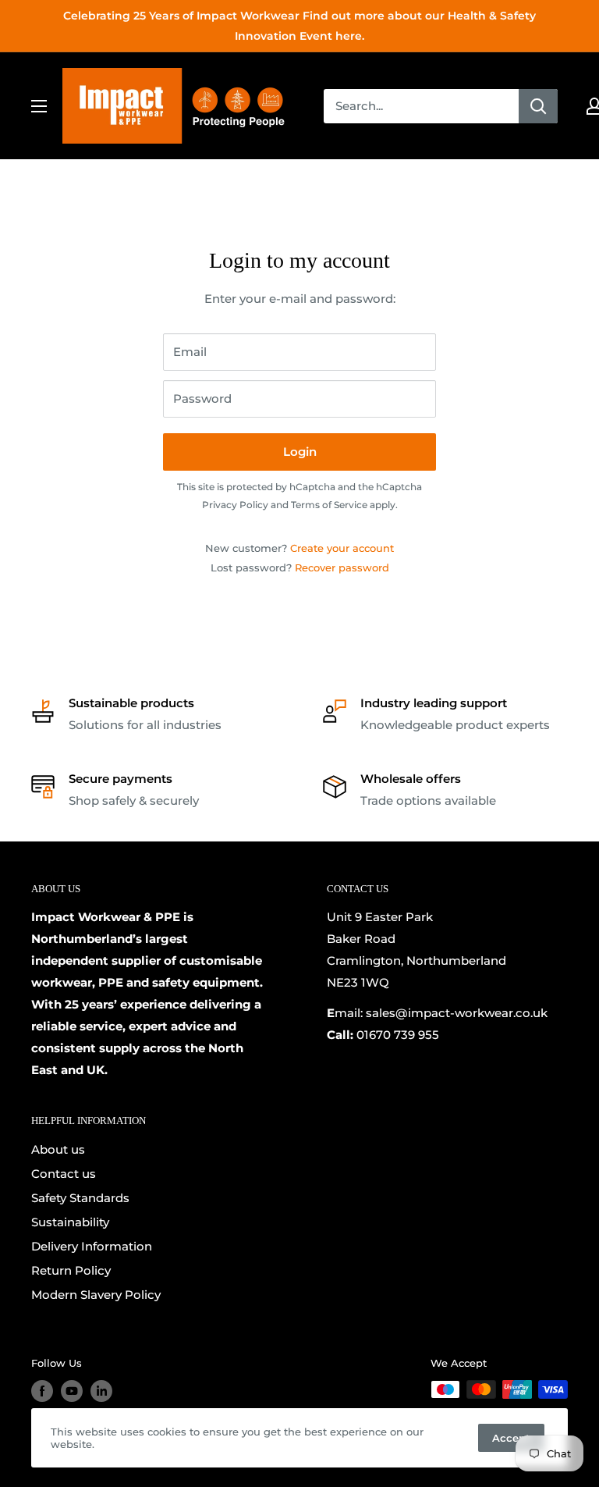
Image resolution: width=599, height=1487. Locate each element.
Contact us (63, 1173)
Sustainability (70, 1222)
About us (58, 1149)
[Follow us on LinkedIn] (101, 1391)
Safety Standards (80, 1197)
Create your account (342, 548)
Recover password (342, 567)
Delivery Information (91, 1246)
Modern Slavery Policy (96, 1294)
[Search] (538, 106)
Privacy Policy (235, 504)
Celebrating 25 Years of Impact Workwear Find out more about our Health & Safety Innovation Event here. (299, 26)
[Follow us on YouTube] (72, 1391)
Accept (511, 1438)
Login (300, 451)
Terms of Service (329, 504)
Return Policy (71, 1270)
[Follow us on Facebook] (42, 1391)
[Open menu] (39, 106)
